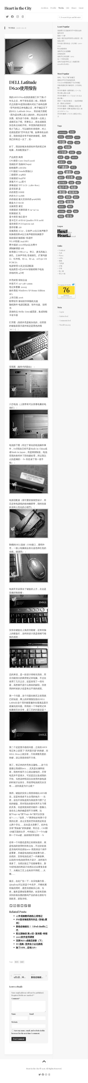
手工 (73, 167)
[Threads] (22, 16)
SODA (77, 137)
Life (67, 8)
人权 (60, 147)
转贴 (70, 201)
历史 (72, 152)
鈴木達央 (61, 211)
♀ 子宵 (59, 268)
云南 (77, 142)
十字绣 (62, 152)
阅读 (75, 211)
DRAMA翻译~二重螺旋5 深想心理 (69, 106)
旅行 (61, 177)
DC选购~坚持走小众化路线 (29, 943)
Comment (15, 998)
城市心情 (74, 157)
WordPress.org (64, 325)
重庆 (70, 206)
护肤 (60, 173)
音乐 (69, 216)
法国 (71, 182)
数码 (16, 962)
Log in (61, 312)
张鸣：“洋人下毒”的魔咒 (66, 77)
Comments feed (65, 320)
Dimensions (62, 132)
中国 (62, 142)
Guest (81, 8)
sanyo (69, 137)
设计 (76, 197)
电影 (73, 187)
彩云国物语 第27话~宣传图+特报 (31, 933)
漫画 (78, 183)
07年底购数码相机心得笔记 (29, 915)
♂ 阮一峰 (60, 271)
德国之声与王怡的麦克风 (66, 80)
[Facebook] (12, 16)
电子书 (63, 187)
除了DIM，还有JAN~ (26, 947)
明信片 (79, 178)
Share (74, 8)
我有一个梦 (61, 36)
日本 (70, 177)
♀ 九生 (59, 253)
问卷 (69, 211)
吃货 (60, 157)
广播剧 (63, 167)
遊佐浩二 (62, 207)
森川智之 (62, 182)
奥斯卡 (62, 162)
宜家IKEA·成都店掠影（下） (30, 940)
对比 (69, 162)
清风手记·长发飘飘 (64, 51)
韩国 (61, 216)
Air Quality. (64, 285)
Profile (53, 8)
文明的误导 (61, 54)
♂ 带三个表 (61, 274)
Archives (44, 8)
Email (31, 1014)
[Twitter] (7, 16)
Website (14, 1022)
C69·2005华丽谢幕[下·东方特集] (68, 83)
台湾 (79, 153)
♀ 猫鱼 (59, 261)
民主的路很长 (62, 48)
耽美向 (73, 192)
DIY (72, 132)
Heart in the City (18, 8)
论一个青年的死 (63, 59)
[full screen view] (73, 285)
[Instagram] (17, 16)
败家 (22, 962)
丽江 (70, 142)
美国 (62, 192)
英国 (68, 197)
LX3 (61, 136)
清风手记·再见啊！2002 (65, 56)
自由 (60, 197)
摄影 (69, 172)
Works (61, 8)
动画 (67, 147)
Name (13, 1014)
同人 (67, 157)
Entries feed (63, 316)
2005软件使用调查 (25, 936)
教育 (77, 172)
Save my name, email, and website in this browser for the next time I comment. (28, 1032)
